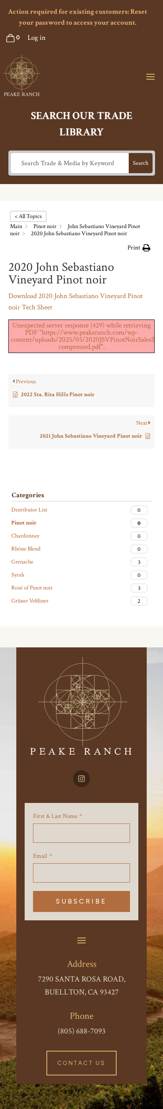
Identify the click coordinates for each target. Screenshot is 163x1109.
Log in (37, 37)
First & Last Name (55, 816)
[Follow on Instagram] (81, 778)
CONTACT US (81, 1063)
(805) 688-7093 (82, 1031)
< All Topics (28, 216)
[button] (138, 248)
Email (40, 856)
